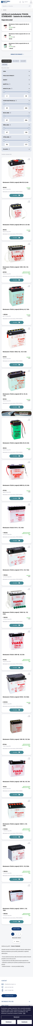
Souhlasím (24, 1022)
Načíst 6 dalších (16, 928)
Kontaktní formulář (9, 995)
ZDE (24, 1013)
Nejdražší (23, 61)
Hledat (29, 6)
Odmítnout (8, 1022)
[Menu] (31, 2)
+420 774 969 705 (9, 990)
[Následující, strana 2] (16, 934)
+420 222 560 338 (9, 987)
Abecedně (4, 64)
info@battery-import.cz (10, 984)
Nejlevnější (16, 61)
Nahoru (17, 941)
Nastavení (16, 1017)
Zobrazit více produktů (16, 54)
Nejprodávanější (6, 61)
